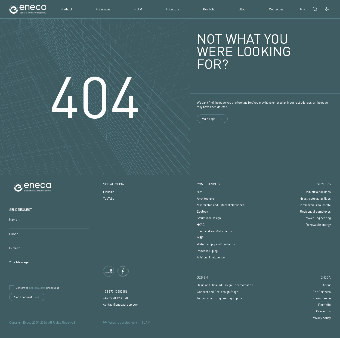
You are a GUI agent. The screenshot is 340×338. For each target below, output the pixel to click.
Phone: (14, 234)
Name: (14, 219)
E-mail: (15, 248)
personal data (37, 287)
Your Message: (19, 262)
